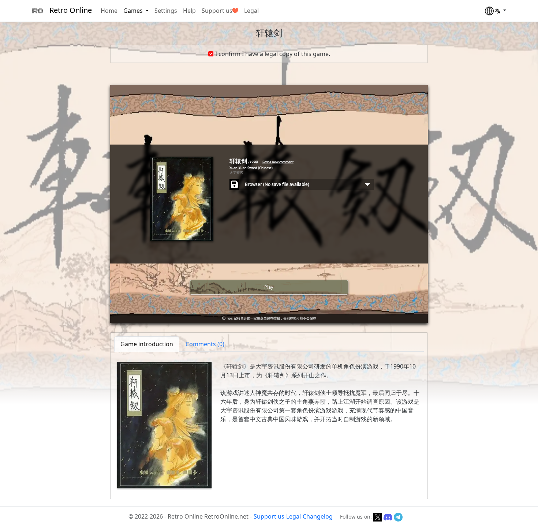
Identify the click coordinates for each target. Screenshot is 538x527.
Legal (251, 11)
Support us (217, 11)
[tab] (205, 344)
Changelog (318, 516)
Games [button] (133, 11)
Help (189, 11)
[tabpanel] (269, 425)
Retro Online (70, 10)
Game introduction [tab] (146, 344)
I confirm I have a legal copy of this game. (272, 54)
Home (109, 11)
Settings (165, 11)
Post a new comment (278, 162)
